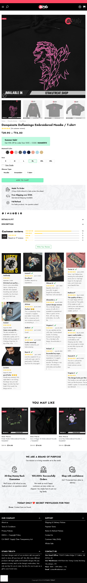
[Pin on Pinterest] (13, 213)
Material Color (7, 148)
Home (3, 121)
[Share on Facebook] (5, 213)
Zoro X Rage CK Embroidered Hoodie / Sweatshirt (43, 440)
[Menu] (3, 6)
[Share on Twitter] (8, 213)
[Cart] (84, 6)
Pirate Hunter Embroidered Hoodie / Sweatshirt (14, 440)
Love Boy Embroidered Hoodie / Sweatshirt (70, 440)
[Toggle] (83, 220)
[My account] (79, 6)
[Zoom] (4, 96)
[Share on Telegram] (21, 213)
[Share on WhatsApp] (3, 213)
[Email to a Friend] (10, 213)
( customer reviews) (18, 128)
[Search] (7, 6)
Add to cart (22, 180)
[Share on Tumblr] (18, 213)
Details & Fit (8, 219)
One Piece (22, 121)
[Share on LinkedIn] (16, 213)
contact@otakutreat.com (58, 569)
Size (3, 158)
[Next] (81, 56)
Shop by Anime (12, 121)
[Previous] (6, 56)
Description (7, 224)
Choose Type (6, 169)
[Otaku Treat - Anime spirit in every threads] (43, 7)
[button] (3, 152)
